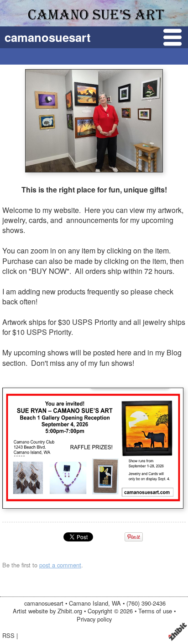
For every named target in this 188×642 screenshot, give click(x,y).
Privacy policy (94, 619)
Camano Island (88, 603)
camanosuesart (48, 37)
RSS (8, 635)
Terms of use (155, 611)
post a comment (60, 565)
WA (116, 603)
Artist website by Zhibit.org (47, 611)
